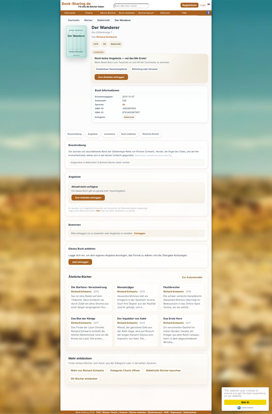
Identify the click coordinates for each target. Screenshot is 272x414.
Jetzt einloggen (80, 262)
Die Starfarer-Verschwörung (89, 287)
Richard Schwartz (106, 36)
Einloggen (139, 233)
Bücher (88, 20)
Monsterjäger (125, 287)
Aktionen (165, 13)
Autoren (123, 412)
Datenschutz (190, 412)
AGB (166, 412)
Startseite (69, 13)
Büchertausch (146, 13)
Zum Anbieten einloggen (111, 77)
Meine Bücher (108, 13)
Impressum (176, 412)
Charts (89, 13)
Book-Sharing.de (76, 4)
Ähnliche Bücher (150, 134)
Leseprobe (99, 52)
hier (98, 210)
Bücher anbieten (137, 412)
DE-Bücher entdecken (84, 378)
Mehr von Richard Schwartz (87, 370)
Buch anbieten (127, 13)
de (123, 104)
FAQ (184, 13)
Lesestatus (109, 134)
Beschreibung (75, 134)
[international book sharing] (208, 4)
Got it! (245, 402)
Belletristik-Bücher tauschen (163, 370)
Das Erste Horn (172, 318)
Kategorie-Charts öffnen (125, 370)
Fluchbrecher (171, 287)
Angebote (93, 134)
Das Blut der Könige (83, 318)
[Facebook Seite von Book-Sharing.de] (208, 13)
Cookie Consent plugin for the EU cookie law (245, 407)
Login (203, 5)
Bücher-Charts (109, 412)
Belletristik (103, 20)
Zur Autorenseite (192, 277)
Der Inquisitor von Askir (131, 318)
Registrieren (189, 5)
